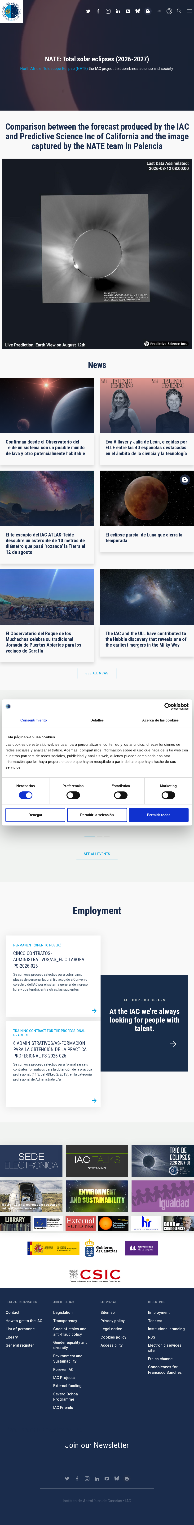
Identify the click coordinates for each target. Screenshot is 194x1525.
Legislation (63, 1312)
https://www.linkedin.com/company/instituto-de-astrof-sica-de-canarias (118, 11)
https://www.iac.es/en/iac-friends (113, 1223)
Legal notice (111, 1329)
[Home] (11, 11)
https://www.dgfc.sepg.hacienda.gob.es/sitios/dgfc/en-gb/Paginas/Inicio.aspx (48, 1223)
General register (20, 1345)
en (159, 11)
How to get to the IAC (24, 1321)
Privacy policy (113, 1321)
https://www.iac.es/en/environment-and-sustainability (97, 1196)
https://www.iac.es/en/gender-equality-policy (163, 1196)
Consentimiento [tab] (33, 720)
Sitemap (108, 1312)
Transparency (65, 1321)
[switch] (73, 795)
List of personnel (20, 1329)
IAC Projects (64, 1377)
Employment (159, 1312)
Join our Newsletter (97, 1445)
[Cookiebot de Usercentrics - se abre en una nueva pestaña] (168, 706)
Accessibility (112, 1345)
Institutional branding (166, 1329)
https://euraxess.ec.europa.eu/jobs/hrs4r (146, 1223)
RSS (151, 1337)
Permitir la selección (97, 815)
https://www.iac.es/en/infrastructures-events (31, 1196)
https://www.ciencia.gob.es (53, 1248)
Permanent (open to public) (37, 945)
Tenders (155, 1321)
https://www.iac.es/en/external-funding (81, 1223)
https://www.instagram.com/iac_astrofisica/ (108, 11)
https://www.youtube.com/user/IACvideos (128, 11)
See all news (97, 673)
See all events (97, 854)
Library (12, 1337)
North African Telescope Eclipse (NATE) (54, 68)
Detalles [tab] (97, 720)
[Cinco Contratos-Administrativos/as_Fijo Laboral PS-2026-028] (94, 1010)
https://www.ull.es (142, 1248)
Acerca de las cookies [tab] (160, 720)
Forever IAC (63, 1369)
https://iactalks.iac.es (97, 1161)
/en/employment (173, 1044)
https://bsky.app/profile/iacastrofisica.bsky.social (138, 11)
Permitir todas (158, 815)
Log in (169, 11)
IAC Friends (63, 1407)
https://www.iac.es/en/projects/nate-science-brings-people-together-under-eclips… (163, 1161)
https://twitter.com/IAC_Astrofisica (88, 11)
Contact (12, 1312)
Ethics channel (160, 1359)
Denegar (35, 815)
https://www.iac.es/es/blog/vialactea (148, 11)
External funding (67, 1386)
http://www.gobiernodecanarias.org (101, 1248)
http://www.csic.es (95, 1275)
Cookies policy (113, 1337)
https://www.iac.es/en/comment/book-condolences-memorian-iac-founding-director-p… (178, 1223)
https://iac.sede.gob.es (31, 1161)
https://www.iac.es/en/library (15, 1223)
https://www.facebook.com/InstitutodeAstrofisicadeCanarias (98, 11)
